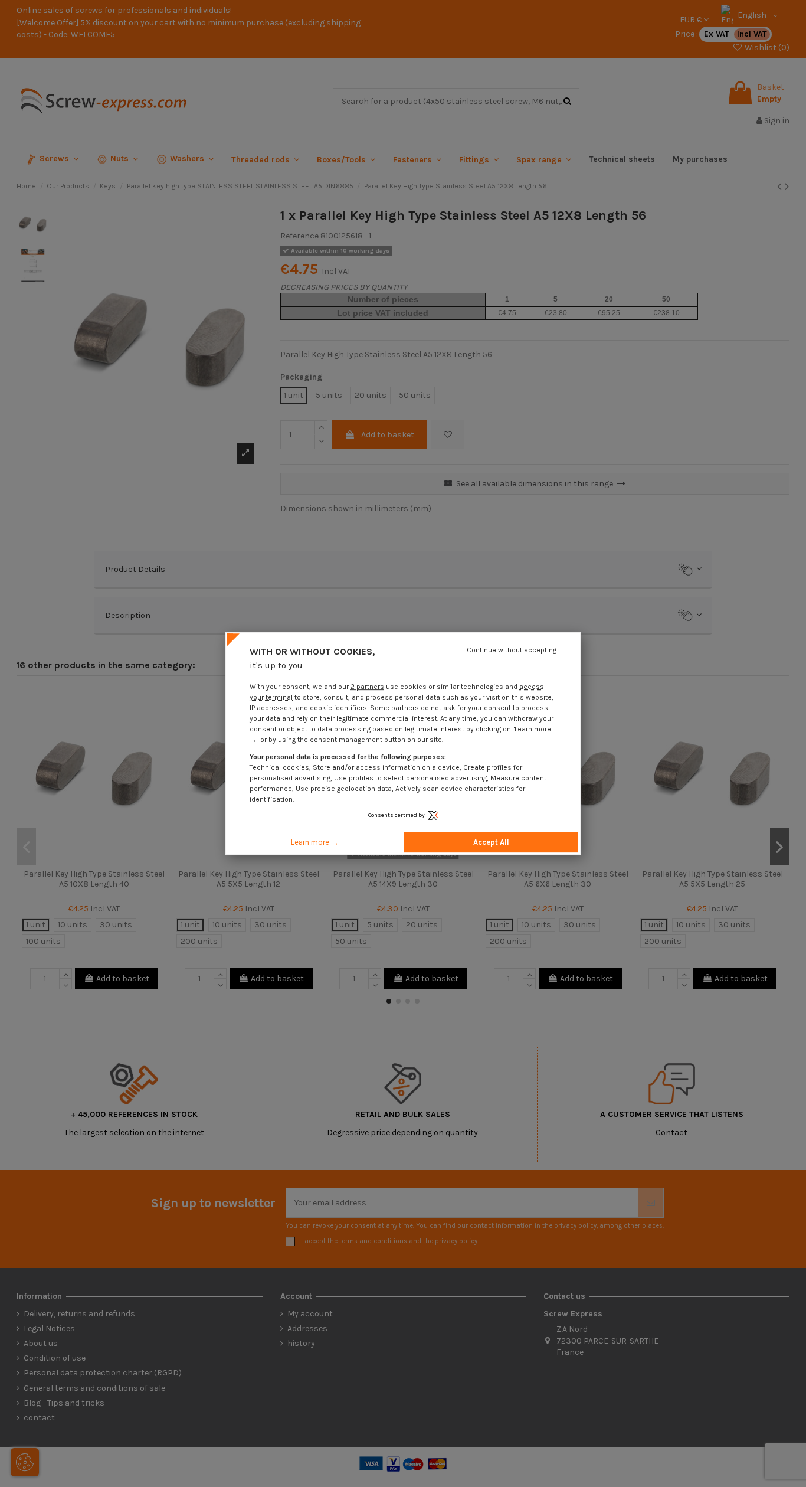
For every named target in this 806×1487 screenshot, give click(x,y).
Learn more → (315, 842)
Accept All (491, 842)
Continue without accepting (511, 650)
